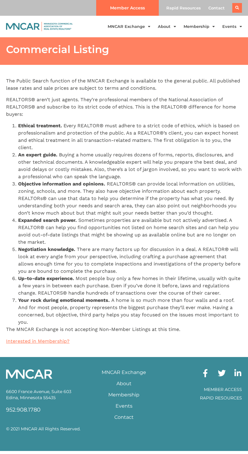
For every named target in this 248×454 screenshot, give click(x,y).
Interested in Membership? (38, 341)
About (164, 26)
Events (229, 26)
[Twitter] (222, 373)
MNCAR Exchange (126, 26)
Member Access (223, 389)
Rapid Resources (183, 7)
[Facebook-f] (205, 373)
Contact (216, 7)
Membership (196, 26)
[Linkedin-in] (238, 373)
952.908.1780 (23, 409)
